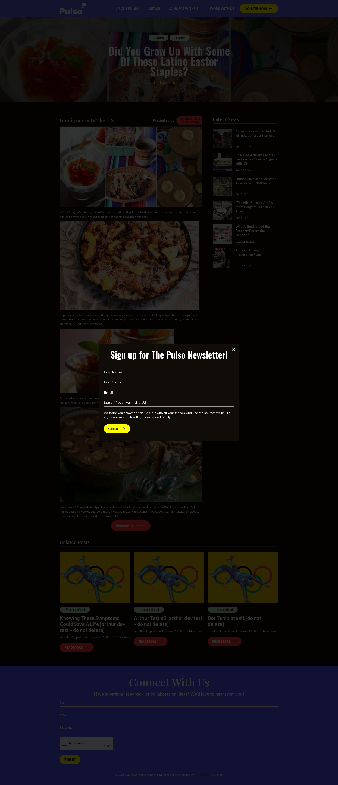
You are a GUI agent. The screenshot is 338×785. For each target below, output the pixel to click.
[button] (234, 349)
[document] (169, 392)
